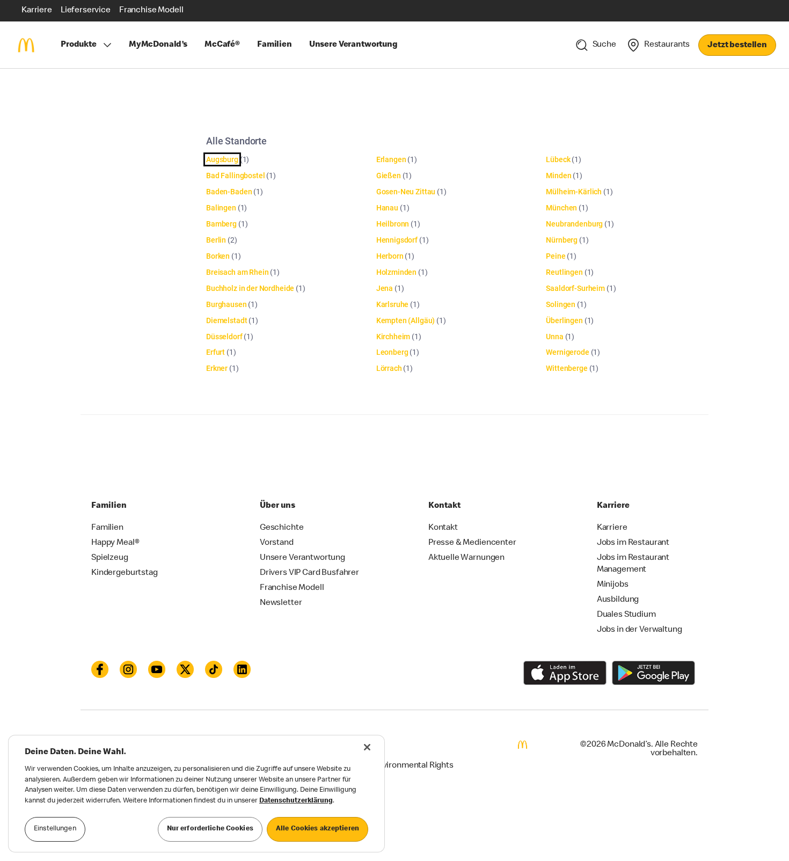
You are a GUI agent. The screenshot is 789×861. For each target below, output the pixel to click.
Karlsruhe (392, 304)
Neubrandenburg (574, 224)
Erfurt (215, 352)
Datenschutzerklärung (296, 801)
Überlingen (564, 320)
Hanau (387, 207)
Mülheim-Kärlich (574, 191)
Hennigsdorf (397, 240)
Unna (554, 336)
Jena (384, 288)
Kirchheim (393, 336)
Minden (558, 175)
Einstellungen (55, 829)
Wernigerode (567, 352)
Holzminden (396, 272)
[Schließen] (367, 747)
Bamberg (221, 224)
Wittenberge (566, 368)
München (561, 207)
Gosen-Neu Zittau (406, 191)
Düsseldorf (224, 336)
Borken (218, 256)
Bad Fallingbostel (235, 175)
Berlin (216, 240)
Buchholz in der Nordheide (250, 288)
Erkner (217, 368)
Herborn (390, 256)
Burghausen (226, 304)
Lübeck (558, 159)
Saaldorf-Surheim (575, 288)
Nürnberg (562, 240)
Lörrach (389, 368)
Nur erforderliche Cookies (210, 829)
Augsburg (222, 159)
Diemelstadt (226, 320)
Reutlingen (564, 272)
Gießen (388, 175)
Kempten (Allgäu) (405, 320)
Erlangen (391, 159)
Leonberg (392, 352)
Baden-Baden (229, 191)
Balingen (221, 207)
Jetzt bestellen (737, 45)
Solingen (560, 304)
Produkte (79, 45)
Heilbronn (393, 224)
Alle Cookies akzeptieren (317, 829)
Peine (555, 256)
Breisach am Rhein (237, 272)
